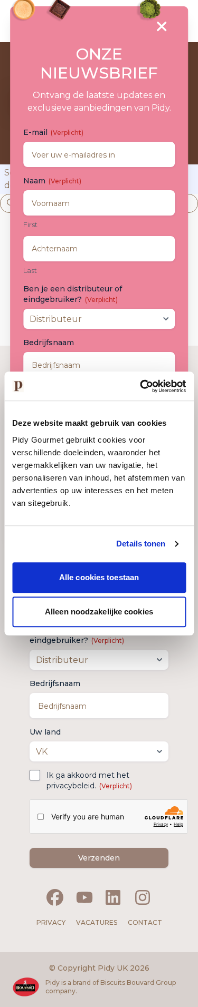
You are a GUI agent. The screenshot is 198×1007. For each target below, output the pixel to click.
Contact (145, 922)
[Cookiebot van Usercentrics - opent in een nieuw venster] (141, 386)
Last (30, 270)
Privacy (50, 922)
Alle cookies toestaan (99, 577)
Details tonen (140, 543)
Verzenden (99, 858)
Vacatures (96, 922)
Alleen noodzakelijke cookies (99, 611)
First (30, 224)
